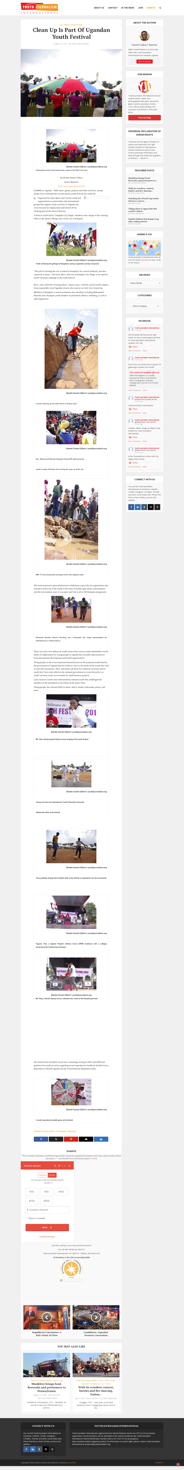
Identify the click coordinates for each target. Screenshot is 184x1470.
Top (61, 1380)
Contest (113, 8)
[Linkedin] (138, 507)
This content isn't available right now (144, 372)
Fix (61, 24)
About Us (99, 8)
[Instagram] (151, 507)
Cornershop (71, 1462)
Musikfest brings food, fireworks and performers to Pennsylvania (47, 1387)
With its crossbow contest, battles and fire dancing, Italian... (96, 1390)
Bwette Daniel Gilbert (45, 1131)
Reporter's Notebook (90, 1384)
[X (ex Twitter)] (157, 507)
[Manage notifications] (178, 1464)
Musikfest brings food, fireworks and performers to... (142, 179)
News (66, 24)
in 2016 (94, 1158)
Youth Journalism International (71, 186)
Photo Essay (77, 24)
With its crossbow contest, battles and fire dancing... (141, 189)
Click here (145, 260)
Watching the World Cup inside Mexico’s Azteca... (143, 199)
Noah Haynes (136, 224)
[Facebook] (131, 507)
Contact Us (159, 1462)
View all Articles (144, 61)
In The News (127, 8)
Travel (107, 1384)
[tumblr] (144, 507)
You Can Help (144, 117)
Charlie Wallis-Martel (49, 1398)
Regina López (136, 203)
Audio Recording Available (41, 1380)
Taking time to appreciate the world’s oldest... (142, 209)
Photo (135, 346)
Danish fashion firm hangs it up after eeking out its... (143, 220)
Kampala (62, 1131)
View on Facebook (134, 351)
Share (145, 351)
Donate (151, 8)
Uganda (72, 1131)
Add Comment (54, 1395)
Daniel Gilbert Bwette (80, 44)
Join (140, 8)
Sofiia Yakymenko (110, 1398)
